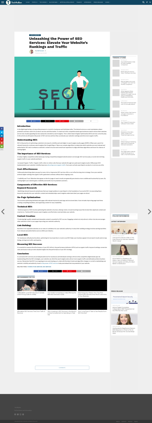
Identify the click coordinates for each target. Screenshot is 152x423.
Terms (136, 421)
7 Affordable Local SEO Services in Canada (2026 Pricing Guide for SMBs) (30, 293)
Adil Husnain (40, 50)
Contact (124, 421)
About (118, 421)
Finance (79, 2)
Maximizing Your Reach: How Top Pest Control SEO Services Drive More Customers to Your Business (92, 294)
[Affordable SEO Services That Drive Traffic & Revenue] (31, 307)
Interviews (87, 2)
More (107, 2)
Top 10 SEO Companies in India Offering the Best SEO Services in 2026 (62, 293)
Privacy (130, 421)
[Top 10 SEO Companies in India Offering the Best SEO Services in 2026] (62, 288)
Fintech (34, 2)
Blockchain (53, 2)
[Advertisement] (76, 18)
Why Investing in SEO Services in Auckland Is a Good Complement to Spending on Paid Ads (62, 313)
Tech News (43, 2)
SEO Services (47, 266)
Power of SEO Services (35, 266)
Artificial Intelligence (67, 2)
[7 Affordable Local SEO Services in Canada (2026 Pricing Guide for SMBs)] (31, 288)
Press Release (98, 2)
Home (28, 2)
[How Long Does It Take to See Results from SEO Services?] (92, 307)
